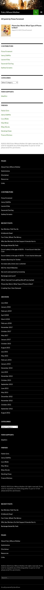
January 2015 (6, 364)
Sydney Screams (6, 68)
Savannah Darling (7, 64)
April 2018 (5, 315)
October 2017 (6, 331)
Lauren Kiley (5, 59)
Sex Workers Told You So (9, 229)
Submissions (5, 171)
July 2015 (4, 352)
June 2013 (4, 388)
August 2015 (5, 348)
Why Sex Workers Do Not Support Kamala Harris (18, 241)
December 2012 (6, 396)
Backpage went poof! (8, 276)
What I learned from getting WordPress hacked (17, 280)
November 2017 (7, 327)
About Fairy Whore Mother (10, 167)
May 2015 (4, 356)
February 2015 (6, 360)
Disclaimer (5, 175)
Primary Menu (41, 12)
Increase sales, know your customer (13, 264)
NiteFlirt (4, 96)
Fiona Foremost (27, 30)
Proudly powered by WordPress (10, 587)
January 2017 (6, 339)
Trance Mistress (6, 135)
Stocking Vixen (6, 131)
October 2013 (6, 380)
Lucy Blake (5, 119)
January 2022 (6, 307)
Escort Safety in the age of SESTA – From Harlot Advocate (21, 255)
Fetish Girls (5, 111)
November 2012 (7, 400)
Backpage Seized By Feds (9, 245)
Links (3, 183)
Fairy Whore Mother (10, 12)
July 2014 (4, 372)
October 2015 (6, 344)
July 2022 (4, 303)
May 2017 (4, 335)
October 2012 (6, 405)
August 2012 (5, 413)
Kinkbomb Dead (7, 233)
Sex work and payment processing (13, 272)
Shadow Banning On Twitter (11, 260)
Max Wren (4, 123)
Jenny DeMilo (6, 55)
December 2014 (6, 368)
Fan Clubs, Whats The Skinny (11, 237)
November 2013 (7, 376)
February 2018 (6, 323)
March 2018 (5, 319)
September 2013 (7, 384)
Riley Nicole (5, 127)
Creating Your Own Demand (11, 288)
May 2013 (4, 392)
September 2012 (7, 409)
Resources (4, 179)
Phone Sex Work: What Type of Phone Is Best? (17, 284)
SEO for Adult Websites (9, 268)
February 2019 (6, 311)
